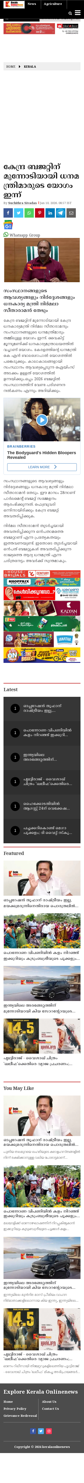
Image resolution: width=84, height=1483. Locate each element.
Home (10, 67)
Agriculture (53, 4)
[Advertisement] (42, 118)
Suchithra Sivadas (22, 203)
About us (49, 1402)
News (32, 4)
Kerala (30, 67)
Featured (14, 854)
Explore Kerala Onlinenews (41, 1392)
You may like (19, 1089)
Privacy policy (15, 1409)
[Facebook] (33, 1431)
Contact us (50, 1409)
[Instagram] (49, 1431)
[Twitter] (41, 1431)
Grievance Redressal (20, 1416)
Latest (11, 690)
